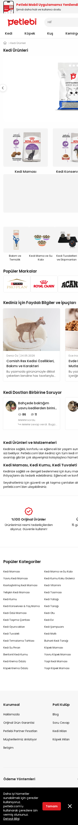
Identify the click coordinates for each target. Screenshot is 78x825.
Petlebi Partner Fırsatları (20, 731)
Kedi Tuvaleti (11, 633)
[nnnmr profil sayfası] (11, 406)
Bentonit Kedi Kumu (15, 654)
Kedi (8, 33)
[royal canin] (43, 284)
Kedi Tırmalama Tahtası (18, 640)
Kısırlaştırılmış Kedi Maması (20, 585)
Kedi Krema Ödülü (14, 661)
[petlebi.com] (5, 43)
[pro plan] (15, 284)
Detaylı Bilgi (11, 819)
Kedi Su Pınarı (11, 647)
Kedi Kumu (10, 599)
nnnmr (22, 420)
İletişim (8, 748)
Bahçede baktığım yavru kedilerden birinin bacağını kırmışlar (37, 406)
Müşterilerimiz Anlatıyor (20, 739)
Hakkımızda (11, 714)
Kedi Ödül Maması (15, 613)
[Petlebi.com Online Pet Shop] (22, 22)
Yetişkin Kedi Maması (16, 592)
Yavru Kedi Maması (15, 578)
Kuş (50, 33)
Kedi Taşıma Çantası (16, 620)
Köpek (30, 33)
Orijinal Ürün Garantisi (18, 723)
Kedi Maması (11, 571)
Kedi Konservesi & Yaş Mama (21, 606)
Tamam (52, 806)
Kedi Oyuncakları (14, 626)
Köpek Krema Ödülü (15, 668)
